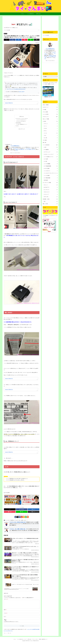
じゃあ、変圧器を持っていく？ (22, 124)
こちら (16, 150)
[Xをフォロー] (12, 152)
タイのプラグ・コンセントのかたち (22, 118)
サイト (5, 616)
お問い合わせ (29, 639)
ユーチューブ (15, 148)
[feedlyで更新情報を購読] (18, 152)
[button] (38, 30)
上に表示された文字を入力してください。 (11, 621)
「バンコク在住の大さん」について (22, 639)
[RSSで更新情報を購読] (19, 152)
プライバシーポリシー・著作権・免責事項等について (39, 639)
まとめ (17, 125)
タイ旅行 (6, 33)
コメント (6, 599)
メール (5, 613)
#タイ (8, 89)
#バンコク (12, 89)
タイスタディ (28, 148)
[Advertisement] (22, 20)
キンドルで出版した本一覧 (30, 149)
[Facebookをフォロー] (13, 152)
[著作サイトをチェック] (11, 152)
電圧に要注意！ (18, 122)
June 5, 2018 (21, 91)
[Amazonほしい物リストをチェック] (16, 152)
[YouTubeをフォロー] (15, 152)
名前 (5, 609)
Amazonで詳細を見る (9, 102)
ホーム (15, 639)
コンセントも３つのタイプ (21, 121)
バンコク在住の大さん (15, 145)
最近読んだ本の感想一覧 (19, 149)
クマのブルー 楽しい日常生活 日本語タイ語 (18, 522)
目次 (20, 116)
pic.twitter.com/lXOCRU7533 (20, 89)
